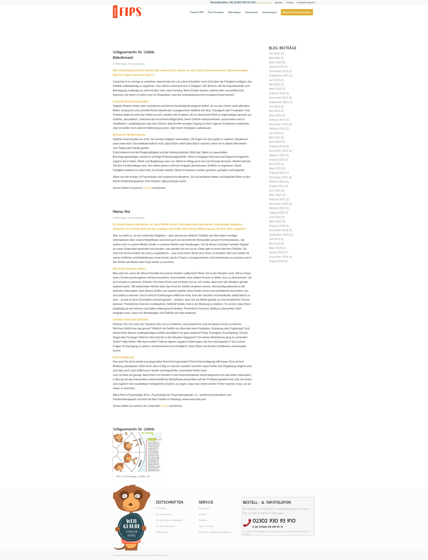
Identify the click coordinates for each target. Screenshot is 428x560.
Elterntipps (121, 63)
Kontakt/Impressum (161, 555)
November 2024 (278, 97)
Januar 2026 (276, 66)
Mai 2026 (274, 58)
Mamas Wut (121, 211)
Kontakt (289, 3)
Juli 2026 (274, 53)
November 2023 (278, 124)
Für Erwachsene (164, 514)
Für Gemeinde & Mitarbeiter (169, 520)
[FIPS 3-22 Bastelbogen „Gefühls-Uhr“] (137, 452)
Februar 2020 (277, 225)
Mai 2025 (274, 84)
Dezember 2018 (278, 256)
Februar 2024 (277, 119)
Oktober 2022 (277, 155)
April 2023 (275, 141)
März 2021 (275, 194)
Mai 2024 (274, 110)
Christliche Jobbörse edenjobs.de (215, 532)
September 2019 (279, 234)
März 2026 (275, 62)
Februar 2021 (277, 199)
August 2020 (276, 212)
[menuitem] (279, 2)
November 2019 (278, 230)
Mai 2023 (274, 137)
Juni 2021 (275, 190)
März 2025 (275, 88)
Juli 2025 (274, 80)
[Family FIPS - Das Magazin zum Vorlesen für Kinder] (128, 12)
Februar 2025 (277, 93)
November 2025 (278, 71)
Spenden (279, 3)
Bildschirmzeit (123, 57)
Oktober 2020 (277, 208)
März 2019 (275, 248)
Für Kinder (161, 508)
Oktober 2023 (277, 128)
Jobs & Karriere (206, 526)
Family (147, 187)
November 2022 (278, 150)
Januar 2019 (276, 252)
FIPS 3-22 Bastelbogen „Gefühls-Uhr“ (133, 476)
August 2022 (276, 159)
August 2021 (276, 186)
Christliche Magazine (306, 3)
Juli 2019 (274, 239)
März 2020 (275, 221)
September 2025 (279, 75)
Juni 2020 (275, 217)
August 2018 (276, 261)
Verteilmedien (162, 532)
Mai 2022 (274, 164)
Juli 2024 (274, 106)
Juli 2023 (274, 133)
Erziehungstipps (136, 63)
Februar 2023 (277, 146)
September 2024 (279, 102)
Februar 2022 (277, 172)
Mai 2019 (274, 243)
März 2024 (275, 115)
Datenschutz (146, 555)
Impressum (204, 508)
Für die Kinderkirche (165, 526)
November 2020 (278, 203)
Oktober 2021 (277, 181)
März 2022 (275, 168)
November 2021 (278, 177)
